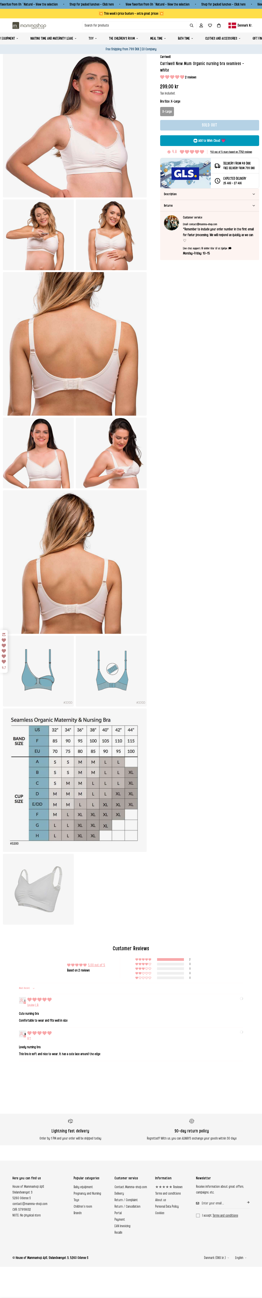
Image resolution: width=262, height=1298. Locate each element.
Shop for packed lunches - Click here (92, 4)
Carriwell (165, 57)
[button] (218, 25)
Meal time (156, 38)
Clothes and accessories (221, 38)
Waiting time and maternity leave (51, 38)
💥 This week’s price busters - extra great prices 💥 (131, 14)
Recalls (118, 1232)
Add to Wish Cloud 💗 (212, 141)
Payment (120, 1219)
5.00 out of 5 (96, 965)
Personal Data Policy (167, 1206)
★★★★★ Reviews (168, 1187)
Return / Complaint (126, 1200)
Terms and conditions (168, 1193)
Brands (78, 1213)
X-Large (167, 111)
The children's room (122, 38)
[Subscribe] (245, 1202)
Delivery (119, 1193)
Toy (91, 38)
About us (160, 1200)
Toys (76, 1200)
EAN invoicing (122, 1226)
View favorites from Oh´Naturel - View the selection (157, 4)
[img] (39, 1000)
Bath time (184, 38)
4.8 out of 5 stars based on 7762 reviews (231, 151)
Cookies (159, 1213)
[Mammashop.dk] (29, 25)
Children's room (83, 1206)
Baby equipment (83, 1187)
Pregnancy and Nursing (87, 1193)
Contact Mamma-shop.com (131, 1187)
